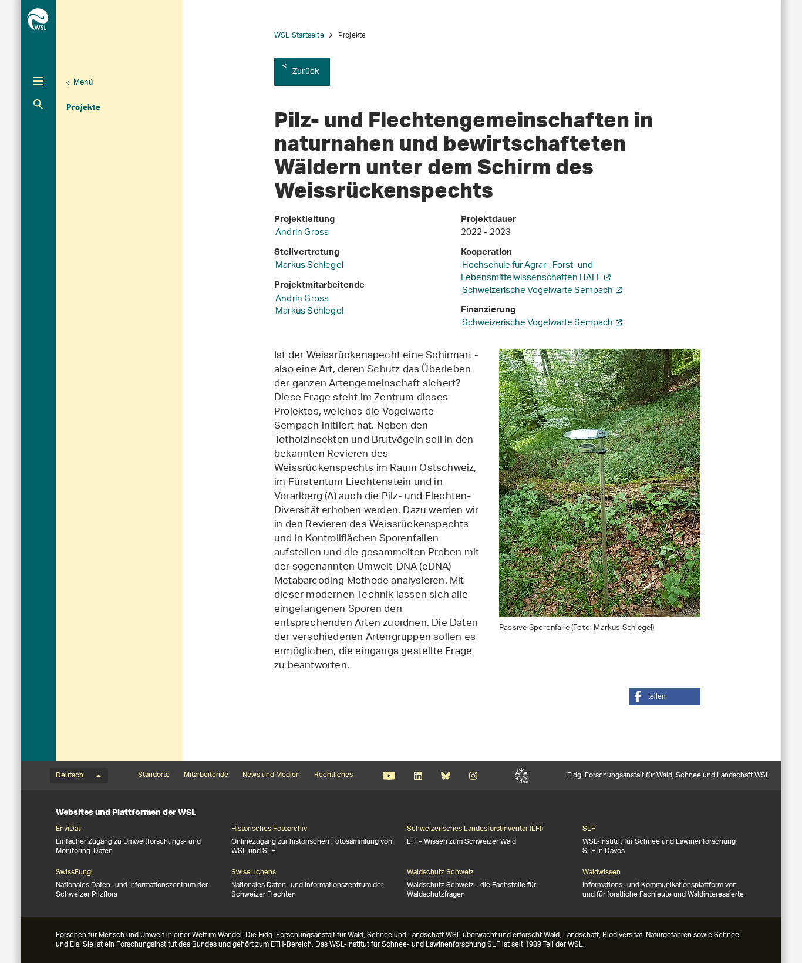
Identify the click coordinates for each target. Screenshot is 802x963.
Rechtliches (333, 775)
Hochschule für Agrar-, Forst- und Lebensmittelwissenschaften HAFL (531, 272)
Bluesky (445, 776)
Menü (83, 82)
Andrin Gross (302, 233)
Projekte (83, 107)
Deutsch (69, 775)
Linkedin (418, 776)
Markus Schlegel (309, 266)
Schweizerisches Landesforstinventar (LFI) (475, 829)
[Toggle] (38, 81)
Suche (38, 104)
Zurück (305, 72)
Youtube (389, 776)
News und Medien (271, 775)
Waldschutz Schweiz (440, 872)
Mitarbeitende (206, 775)
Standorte (154, 775)
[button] (664, 696)
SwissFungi (74, 872)
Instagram (473, 776)
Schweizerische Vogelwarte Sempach (537, 291)
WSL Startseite (299, 35)
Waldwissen (601, 872)
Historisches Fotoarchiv (269, 829)
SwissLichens (253, 872)
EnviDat (68, 829)
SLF (521, 775)
